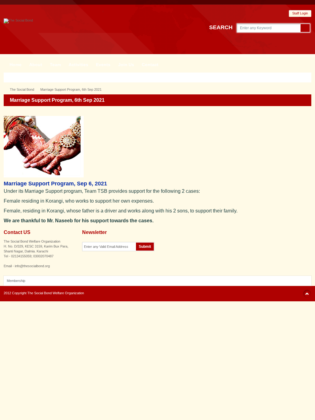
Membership (16, 281)
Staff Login (300, 13)
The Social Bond (22, 89)
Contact (150, 64)
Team (55, 64)
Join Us (126, 64)
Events (103, 64)
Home (16, 64)
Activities (78, 64)
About (35, 64)
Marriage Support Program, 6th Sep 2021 (71, 89)
